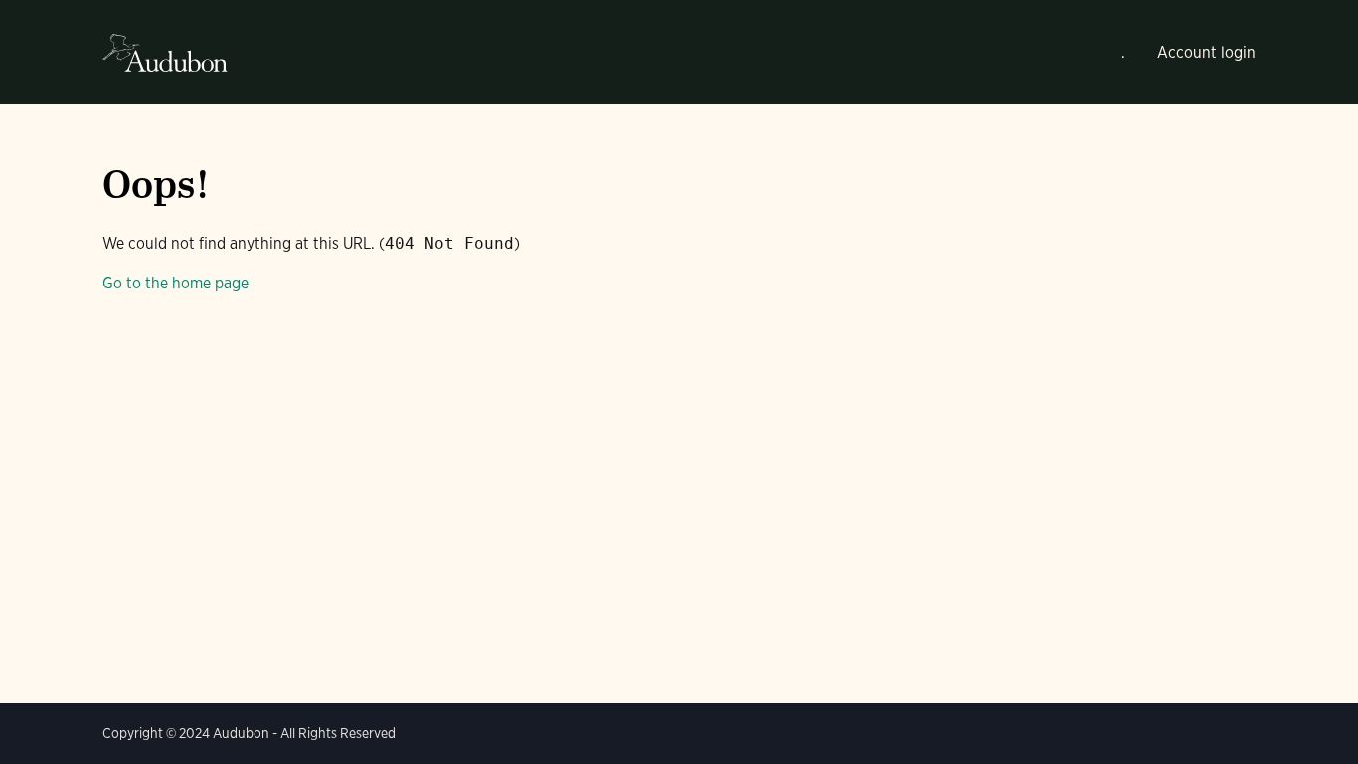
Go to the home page (175, 283)
